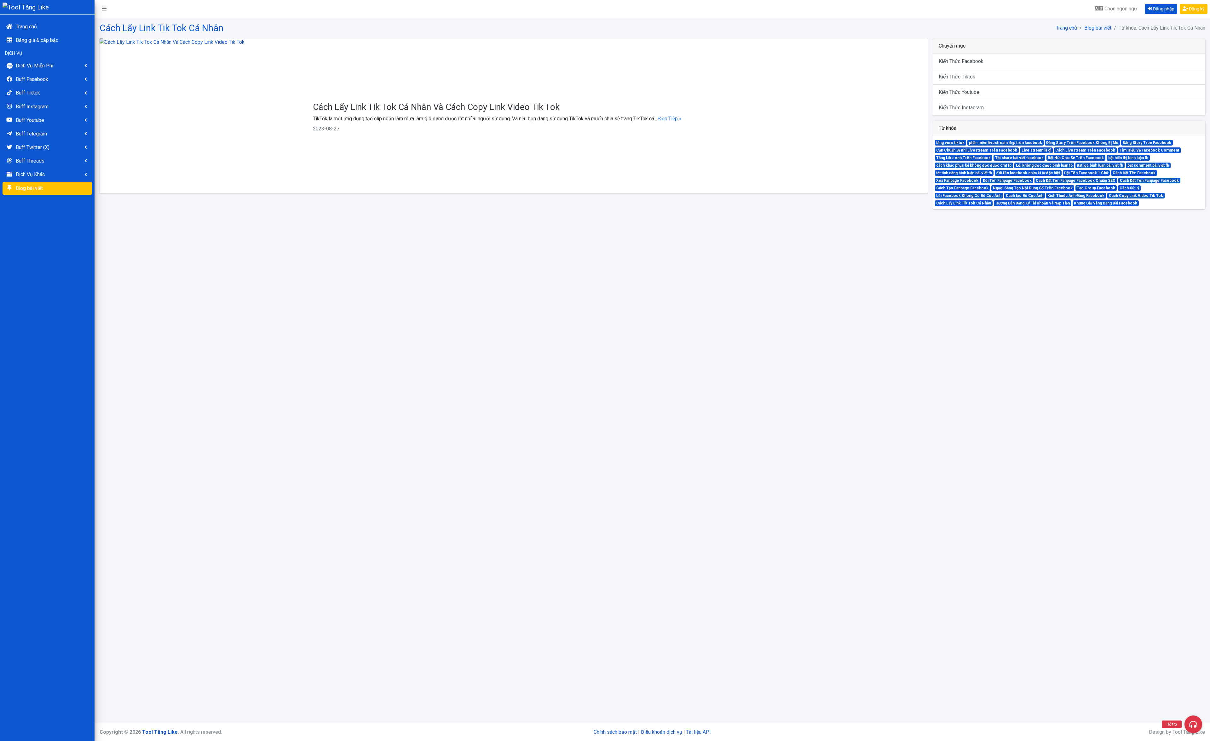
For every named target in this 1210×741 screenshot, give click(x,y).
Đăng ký (1196, 8)
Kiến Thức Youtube (959, 92)
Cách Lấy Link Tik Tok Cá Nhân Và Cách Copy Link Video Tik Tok (436, 107)
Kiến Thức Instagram (961, 108)
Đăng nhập (1163, 8)
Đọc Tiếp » (670, 119)
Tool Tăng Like (160, 732)
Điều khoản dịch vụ (661, 732)
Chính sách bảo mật (615, 732)
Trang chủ (1066, 28)
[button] (104, 9)
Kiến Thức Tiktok (957, 77)
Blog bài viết (1097, 28)
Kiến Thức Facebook (961, 61)
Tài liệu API (698, 732)
